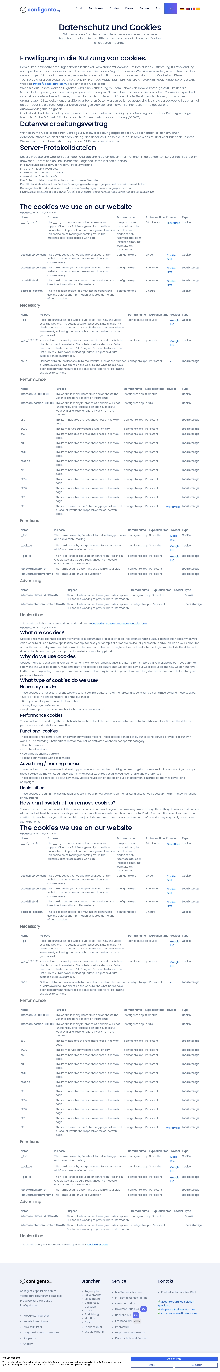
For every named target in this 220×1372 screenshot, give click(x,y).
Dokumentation (125, 1303)
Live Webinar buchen (128, 1292)
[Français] (193, 9)
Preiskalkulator (32, 1327)
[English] (188, 9)
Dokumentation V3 (130, 1309)
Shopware (29, 1338)
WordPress (173, 507)
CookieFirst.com (97, 1244)
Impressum (122, 1327)
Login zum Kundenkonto (130, 1332)
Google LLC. (174, 322)
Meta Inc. (173, 538)
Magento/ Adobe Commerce (41, 1332)
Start (79, 8)
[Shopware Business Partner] (177, 1310)
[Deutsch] (182, 9)
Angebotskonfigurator (37, 1321)
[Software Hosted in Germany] (177, 1314)
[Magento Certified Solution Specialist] (179, 1304)
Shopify (28, 1344)
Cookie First (171, 257)
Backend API (126, 1315)
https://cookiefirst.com (50, 84)
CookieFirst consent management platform (119, 623)
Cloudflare (173, 223)
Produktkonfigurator (36, 1316)
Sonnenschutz (93, 1327)
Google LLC (174, 343)
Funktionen (96, 8)
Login (171, 8)
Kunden (114, 8)
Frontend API (127, 1321)
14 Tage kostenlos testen (131, 1298)
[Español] (198, 9)
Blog (158, 8)
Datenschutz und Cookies (131, 1338)
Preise (129, 8)
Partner (144, 8)
